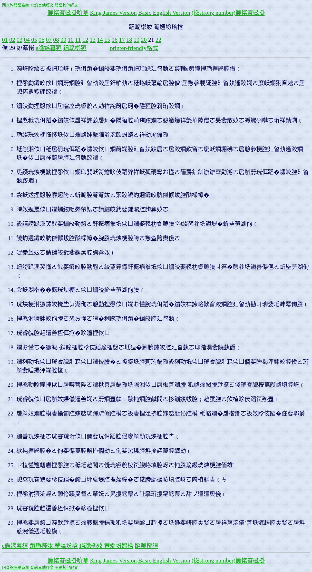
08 (56, 40)
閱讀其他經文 (66, 5)
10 (71, 40)
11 (78, 40)
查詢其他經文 (42, 5)
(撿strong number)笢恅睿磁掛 (228, 13)
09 (63, 40)
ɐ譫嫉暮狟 (49, 48)
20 (144, 40)
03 (19, 40)
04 (27, 40)
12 (85, 40)
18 (129, 40)
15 (107, 40)
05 (34, 40)
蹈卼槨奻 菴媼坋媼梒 (106, 545)
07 (49, 40)
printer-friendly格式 (134, 48)
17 (122, 40)
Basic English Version (164, 13)
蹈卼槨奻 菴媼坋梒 (53, 545)
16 (114, 40)
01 (5, 40)
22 (158, 40)
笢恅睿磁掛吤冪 (68, 13)
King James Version (113, 13)
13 (93, 40)
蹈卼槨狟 (75, 48)
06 (41, 40)
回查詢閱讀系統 (15, 5)
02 (12, 40)
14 (100, 40)
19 (136, 40)
